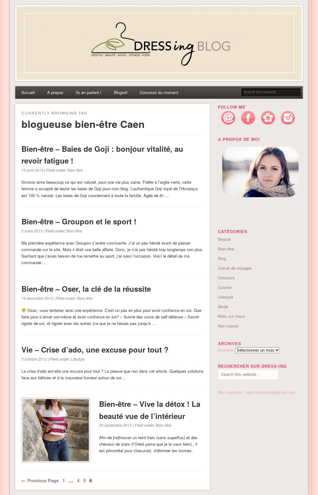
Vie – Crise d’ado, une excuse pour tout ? (95, 349)
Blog (222, 258)
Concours (226, 278)
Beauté (224, 239)
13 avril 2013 (32, 170)
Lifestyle (78, 359)
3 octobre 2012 (34, 359)
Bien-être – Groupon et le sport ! (78, 221)
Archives (226, 350)
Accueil (28, 92)
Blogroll (120, 92)
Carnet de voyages (235, 268)
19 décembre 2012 (37, 298)
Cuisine (224, 287)
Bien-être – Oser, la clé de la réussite (86, 288)
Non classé (228, 326)
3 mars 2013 (32, 230)
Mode (223, 306)
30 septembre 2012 (115, 425)
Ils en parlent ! (89, 92)
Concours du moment (159, 92)
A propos (55, 92)
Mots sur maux (231, 316)
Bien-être (75, 170)
